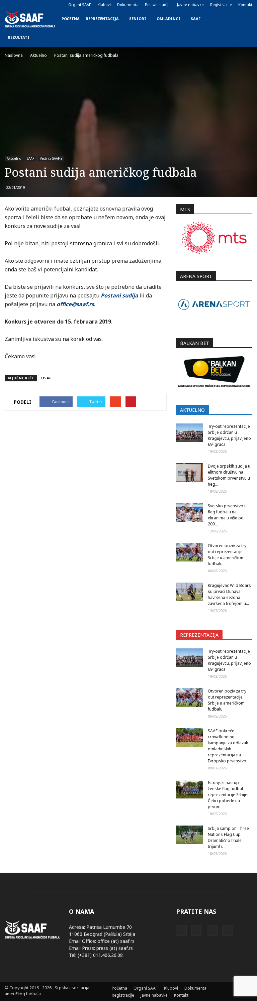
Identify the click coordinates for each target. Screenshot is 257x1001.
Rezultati (18, 37)
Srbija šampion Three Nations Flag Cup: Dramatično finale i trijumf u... (228, 837)
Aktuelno (14, 158)
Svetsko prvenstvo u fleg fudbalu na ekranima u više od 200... (227, 515)
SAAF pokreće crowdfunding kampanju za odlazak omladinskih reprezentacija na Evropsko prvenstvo (228, 746)
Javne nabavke (190, 4)
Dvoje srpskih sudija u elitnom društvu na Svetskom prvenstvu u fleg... (229, 475)
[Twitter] (32, 5)
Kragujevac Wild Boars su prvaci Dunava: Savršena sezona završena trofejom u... (229, 594)
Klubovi (104, 4)
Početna (71, 18)
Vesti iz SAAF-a (51, 158)
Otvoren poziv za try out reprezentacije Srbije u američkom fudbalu (227, 555)
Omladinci (168, 18)
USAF (46, 377)
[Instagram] (21, 5)
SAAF (195, 18)
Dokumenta (128, 4)
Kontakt (245, 4)
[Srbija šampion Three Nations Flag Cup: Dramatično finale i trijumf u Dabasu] (189, 835)
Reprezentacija (102, 18)
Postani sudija (158, 4)
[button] (244, 28)
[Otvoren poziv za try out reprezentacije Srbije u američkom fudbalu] (189, 552)
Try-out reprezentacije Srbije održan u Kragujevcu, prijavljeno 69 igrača (229, 435)
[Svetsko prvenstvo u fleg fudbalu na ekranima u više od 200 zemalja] (189, 512)
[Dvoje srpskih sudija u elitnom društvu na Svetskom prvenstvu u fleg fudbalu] (189, 472)
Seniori (137, 18)
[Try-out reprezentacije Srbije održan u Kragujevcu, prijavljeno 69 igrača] (189, 432)
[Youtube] (43, 5)
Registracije (221, 4)
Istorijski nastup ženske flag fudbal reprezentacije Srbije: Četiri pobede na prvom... (228, 794)
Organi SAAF (79, 4)
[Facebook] (10, 5)
